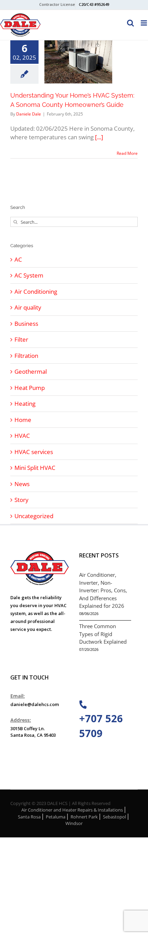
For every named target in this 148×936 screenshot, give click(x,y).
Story (21, 500)
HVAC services (33, 452)
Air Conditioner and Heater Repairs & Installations (72, 810)
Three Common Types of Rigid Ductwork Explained (103, 634)
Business (26, 324)
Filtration (26, 356)
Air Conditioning (35, 291)
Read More (127, 153)
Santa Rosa (29, 817)
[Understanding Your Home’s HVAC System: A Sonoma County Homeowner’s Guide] (78, 61)
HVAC (22, 436)
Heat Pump (29, 388)
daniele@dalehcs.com (34, 704)
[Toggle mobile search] (130, 23)
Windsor (74, 823)
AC (18, 259)
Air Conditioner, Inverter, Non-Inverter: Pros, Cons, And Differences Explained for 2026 (103, 590)
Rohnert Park (84, 817)
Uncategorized (33, 516)
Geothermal (30, 371)
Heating (24, 403)
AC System (28, 275)
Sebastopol (114, 817)
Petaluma (55, 817)
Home (22, 420)
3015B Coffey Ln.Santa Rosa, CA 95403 (33, 731)
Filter (21, 339)
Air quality (27, 307)
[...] (99, 137)
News (22, 484)
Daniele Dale (28, 114)
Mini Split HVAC (34, 468)
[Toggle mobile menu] (144, 23)
